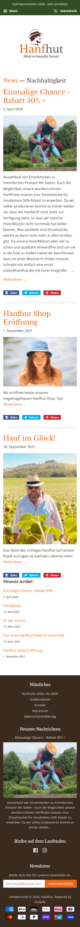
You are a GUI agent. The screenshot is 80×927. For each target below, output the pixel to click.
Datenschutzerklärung (40, 716)
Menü (12, 11)
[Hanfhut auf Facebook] (35, 851)
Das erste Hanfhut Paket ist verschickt (33, 635)
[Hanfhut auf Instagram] (44, 851)
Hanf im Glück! (29, 438)
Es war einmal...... (17, 620)
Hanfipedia (12, 605)
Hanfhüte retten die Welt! (40, 694)
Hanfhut (47, 897)
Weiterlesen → (15, 279)
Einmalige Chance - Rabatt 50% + (29, 590)
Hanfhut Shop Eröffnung (23, 650)
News (10, 80)
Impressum (40, 711)
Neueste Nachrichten (40, 729)
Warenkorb (68, 11)
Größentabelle (40, 699)
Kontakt (40, 705)
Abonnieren (60, 883)
